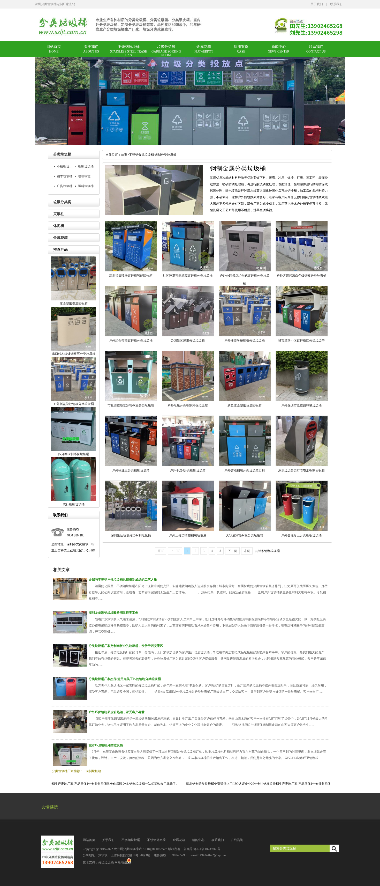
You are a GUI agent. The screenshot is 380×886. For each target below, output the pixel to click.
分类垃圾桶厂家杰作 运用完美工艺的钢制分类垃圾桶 (125, 679)
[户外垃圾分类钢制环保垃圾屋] (188, 400)
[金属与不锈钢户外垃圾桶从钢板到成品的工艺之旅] (70, 599)
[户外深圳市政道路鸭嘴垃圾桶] (302, 400)
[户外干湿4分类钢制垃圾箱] (188, 465)
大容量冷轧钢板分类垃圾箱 (244, 535)
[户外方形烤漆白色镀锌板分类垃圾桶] (302, 270)
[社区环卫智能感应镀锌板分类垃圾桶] (188, 270)
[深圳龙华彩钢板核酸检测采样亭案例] (70, 632)
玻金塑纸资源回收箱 (74, 303)
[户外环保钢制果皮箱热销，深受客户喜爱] (70, 732)
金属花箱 (203, 47)
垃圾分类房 (166, 47)
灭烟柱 (58, 214)
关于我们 (316, 4)
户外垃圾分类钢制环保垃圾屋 (188, 405)
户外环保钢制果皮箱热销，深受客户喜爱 (117, 712)
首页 (124, 155)
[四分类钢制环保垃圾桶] (73, 450)
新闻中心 (278, 47)
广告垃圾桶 (64, 186)
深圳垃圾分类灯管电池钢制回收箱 (301, 470)
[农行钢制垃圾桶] (73, 500)
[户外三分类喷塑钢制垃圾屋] (188, 530)
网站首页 (54, 47)
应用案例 (241, 47)
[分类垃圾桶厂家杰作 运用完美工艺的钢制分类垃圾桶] (70, 698)
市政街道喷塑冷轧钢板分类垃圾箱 (131, 405)
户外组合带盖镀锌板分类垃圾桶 (131, 340)
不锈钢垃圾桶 (129, 47)
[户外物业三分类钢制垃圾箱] (131, 465)
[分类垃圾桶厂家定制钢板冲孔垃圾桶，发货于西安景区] (70, 665)
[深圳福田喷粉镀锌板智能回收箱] (131, 270)
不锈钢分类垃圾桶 (141, 155)
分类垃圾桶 (62, 154)
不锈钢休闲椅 (156, 840)
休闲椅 (58, 226)
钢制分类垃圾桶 (165, 155)
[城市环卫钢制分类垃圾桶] (70, 765)
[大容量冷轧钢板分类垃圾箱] (245, 530)
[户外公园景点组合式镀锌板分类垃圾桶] (245, 270)
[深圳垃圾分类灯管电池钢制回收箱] (302, 465)
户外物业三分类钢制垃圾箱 (130, 470)
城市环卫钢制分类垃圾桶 (106, 745)
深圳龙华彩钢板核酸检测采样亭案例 (113, 613)
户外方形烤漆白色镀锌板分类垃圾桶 (301, 275)
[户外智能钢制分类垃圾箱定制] (245, 465)
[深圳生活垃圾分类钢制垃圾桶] (131, 530)
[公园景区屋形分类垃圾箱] (188, 335)
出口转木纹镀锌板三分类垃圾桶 (73, 354)
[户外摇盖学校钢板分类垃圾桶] (245, 335)
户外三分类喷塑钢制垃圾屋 (187, 535)
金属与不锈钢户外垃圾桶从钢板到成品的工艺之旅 (123, 579)
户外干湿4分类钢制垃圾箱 (188, 470)
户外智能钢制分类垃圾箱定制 (244, 470)
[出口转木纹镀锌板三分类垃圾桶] (73, 349)
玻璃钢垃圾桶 (87, 176)
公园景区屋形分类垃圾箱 (188, 340)
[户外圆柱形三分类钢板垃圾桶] (302, 530)
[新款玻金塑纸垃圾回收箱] (245, 400)
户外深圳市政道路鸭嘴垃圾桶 (301, 405)
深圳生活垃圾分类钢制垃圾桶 (131, 535)
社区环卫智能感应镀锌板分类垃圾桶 (187, 275)
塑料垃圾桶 (86, 186)
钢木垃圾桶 (64, 176)
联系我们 (336, 4)
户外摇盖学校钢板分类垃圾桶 (244, 340)
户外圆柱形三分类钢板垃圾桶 (301, 535)
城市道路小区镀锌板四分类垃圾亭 (301, 340)
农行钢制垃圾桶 (74, 504)
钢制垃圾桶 (86, 166)
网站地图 (121, 862)
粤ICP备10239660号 (207, 849)
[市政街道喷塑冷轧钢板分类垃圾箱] (131, 400)
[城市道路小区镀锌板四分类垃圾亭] (302, 335)
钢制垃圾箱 (93, 771)
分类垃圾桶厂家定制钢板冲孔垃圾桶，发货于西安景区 (126, 646)
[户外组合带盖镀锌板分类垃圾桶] (131, 335)
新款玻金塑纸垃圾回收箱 (244, 405)
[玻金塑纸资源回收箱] (73, 299)
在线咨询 (237, 840)
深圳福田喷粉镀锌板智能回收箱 (131, 275)
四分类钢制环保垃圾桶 (73, 454)
